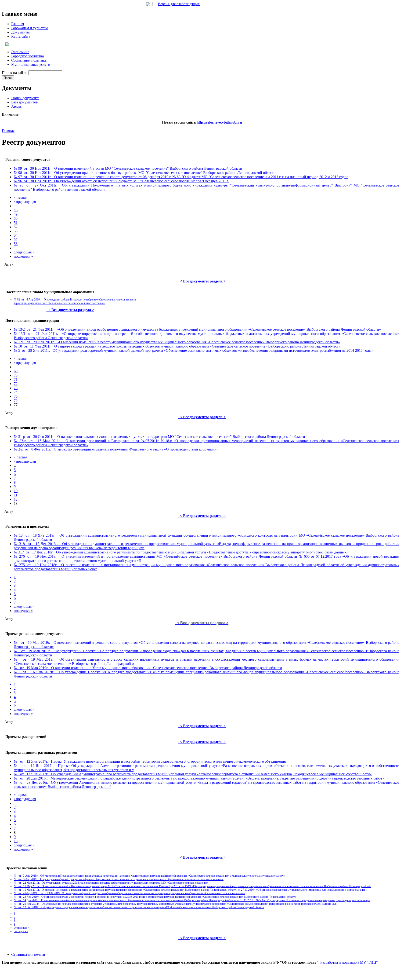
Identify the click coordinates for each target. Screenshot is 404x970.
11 (15, 495)
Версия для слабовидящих (179, 4)
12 (16, 499)
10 (16, 491)
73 (16, 388)
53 (16, 231)
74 (16, 392)
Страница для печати (28, 954)
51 (16, 223)
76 (16, 401)
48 (16, 210)
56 (16, 244)
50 (16, 218)
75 (16, 396)
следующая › (24, 252)
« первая (20, 197)
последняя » (23, 256)
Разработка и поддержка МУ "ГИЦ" (349, 962)
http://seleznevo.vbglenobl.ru (219, 122)
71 (16, 379)
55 (16, 240)
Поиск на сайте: (15, 73)
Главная (8, 131)
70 (16, 375)
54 (16, 235)
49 (16, 214)
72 (16, 384)
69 (16, 371)
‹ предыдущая (25, 202)
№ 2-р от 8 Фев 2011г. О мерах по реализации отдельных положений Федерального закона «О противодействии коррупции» (116, 449)
